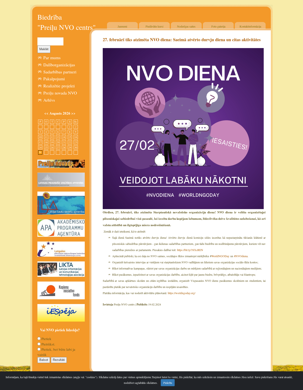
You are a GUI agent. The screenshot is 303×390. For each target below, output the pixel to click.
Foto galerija (218, 26)
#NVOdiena (241, 256)
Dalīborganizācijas (59, 64)
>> (73, 113)
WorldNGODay (220, 256)
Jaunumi (122, 26)
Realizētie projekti (59, 86)
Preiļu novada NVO (60, 93)
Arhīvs (49, 100)
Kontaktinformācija (250, 26)
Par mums (52, 57)
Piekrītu (167, 383)
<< (46, 113)
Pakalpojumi (54, 78)
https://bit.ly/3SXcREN (190, 250)
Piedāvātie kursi (154, 26)
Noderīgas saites (186, 26)
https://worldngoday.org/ (181, 293)
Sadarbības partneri (59, 72)
